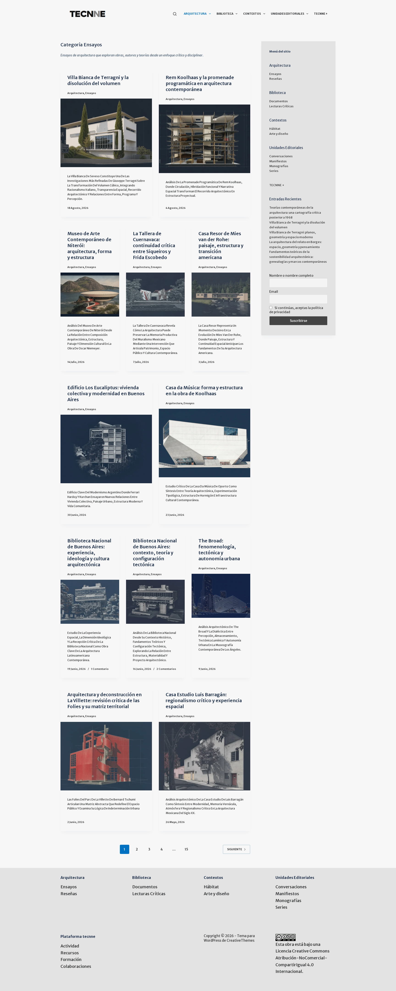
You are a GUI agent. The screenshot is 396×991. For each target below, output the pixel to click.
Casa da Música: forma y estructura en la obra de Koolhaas (204, 390)
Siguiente (234, 849)
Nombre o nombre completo (291, 275)
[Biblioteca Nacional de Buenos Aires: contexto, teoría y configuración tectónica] (155, 602)
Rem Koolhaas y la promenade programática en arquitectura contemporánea (200, 83)
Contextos (252, 13)
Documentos (278, 101)
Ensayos (90, 93)
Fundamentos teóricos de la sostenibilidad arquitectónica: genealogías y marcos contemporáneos (298, 257)
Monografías (278, 166)
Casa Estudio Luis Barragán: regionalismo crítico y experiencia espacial (204, 700)
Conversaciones (281, 156)
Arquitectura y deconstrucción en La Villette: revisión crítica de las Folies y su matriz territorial (104, 700)
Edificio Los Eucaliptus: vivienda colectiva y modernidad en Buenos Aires (106, 393)
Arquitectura (195, 13)
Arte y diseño (278, 134)
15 (186, 849)
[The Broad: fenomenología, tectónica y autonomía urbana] (221, 596)
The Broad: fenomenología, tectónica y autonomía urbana (219, 549)
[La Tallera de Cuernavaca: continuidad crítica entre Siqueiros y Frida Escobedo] (155, 295)
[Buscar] (174, 14)
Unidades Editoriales (287, 13)
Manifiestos (278, 161)
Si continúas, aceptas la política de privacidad (296, 310)
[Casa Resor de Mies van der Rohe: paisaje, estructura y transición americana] (221, 295)
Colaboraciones (75, 966)
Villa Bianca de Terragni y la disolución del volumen (98, 80)
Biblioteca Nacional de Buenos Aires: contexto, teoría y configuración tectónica (155, 552)
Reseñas (275, 79)
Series (273, 171)
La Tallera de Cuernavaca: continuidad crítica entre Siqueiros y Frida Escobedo (154, 245)
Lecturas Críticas (281, 106)
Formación (71, 959)
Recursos (69, 952)
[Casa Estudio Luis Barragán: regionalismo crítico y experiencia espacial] (204, 756)
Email (273, 292)
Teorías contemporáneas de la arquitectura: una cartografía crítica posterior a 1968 (295, 212)
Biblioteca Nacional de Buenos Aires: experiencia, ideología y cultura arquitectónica (89, 552)
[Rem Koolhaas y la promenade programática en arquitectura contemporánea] (204, 139)
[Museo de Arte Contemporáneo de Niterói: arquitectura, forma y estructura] (89, 295)
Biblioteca (225, 13)
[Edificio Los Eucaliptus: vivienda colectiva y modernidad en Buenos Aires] (106, 449)
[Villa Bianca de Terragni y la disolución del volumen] (106, 133)
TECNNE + (320, 13)
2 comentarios (166, 669)
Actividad (69, 946)
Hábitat (274, 129)
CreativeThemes (240, 940)
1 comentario (100, 669)
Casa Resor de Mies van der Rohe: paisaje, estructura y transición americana (220, 245)
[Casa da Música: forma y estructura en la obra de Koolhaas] (204, 443)
